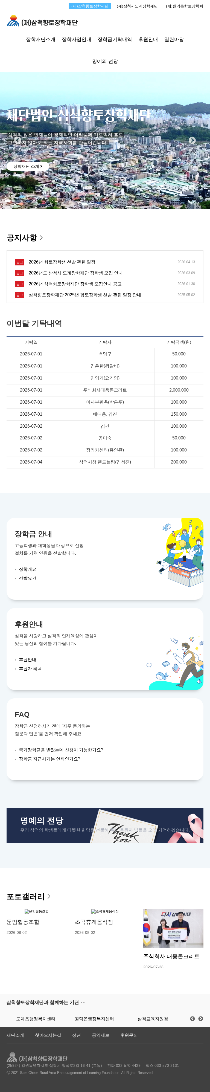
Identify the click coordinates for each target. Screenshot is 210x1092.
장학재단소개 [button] (41, 39)
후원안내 (27, 659)
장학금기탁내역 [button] (115, 39)
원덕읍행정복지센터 (94, 1018)
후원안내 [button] (148, 39)
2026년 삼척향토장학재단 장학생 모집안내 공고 (75, 284)
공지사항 (22, 237)
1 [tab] (7, 200)
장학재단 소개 (26, 166)
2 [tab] (13, 200)
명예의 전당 (105, 61)
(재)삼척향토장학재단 (90, 6)
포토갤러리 (26, 896)
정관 (76, 1035)
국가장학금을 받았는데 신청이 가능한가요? (61, 750)
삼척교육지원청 (153, 1018)
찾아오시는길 (48, 1035)
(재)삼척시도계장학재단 (137, 6)
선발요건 (27, 578)
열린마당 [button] (174, 39)
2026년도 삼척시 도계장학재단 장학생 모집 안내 (76, 273)
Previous (18, 141)
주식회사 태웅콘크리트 (171, 956)
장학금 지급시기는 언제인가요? (49, 759)
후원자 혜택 (30, 668)
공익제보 (100, 1035)
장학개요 (27, 569)
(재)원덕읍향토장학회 (184, 6)
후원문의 (129, 1035)
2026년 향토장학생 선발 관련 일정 (62, 262)
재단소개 (15, 1035)
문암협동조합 (23, 922)
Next (192, 141)
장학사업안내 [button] (76, 39)
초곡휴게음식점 (94, 922)
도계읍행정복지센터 (36, 1018)
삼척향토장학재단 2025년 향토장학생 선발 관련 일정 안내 (85, 294)
